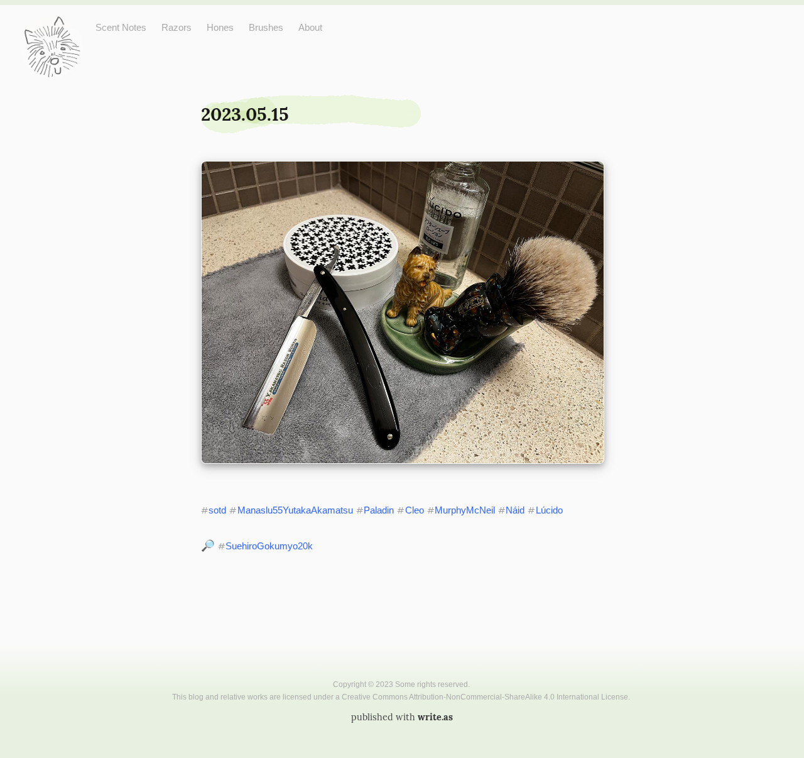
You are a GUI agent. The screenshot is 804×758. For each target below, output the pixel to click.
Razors (176, 27)
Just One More (51, 25)
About (310, 27)
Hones (220, 27)
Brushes (266, 27)
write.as (435, 717)
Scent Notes (120, 27)
